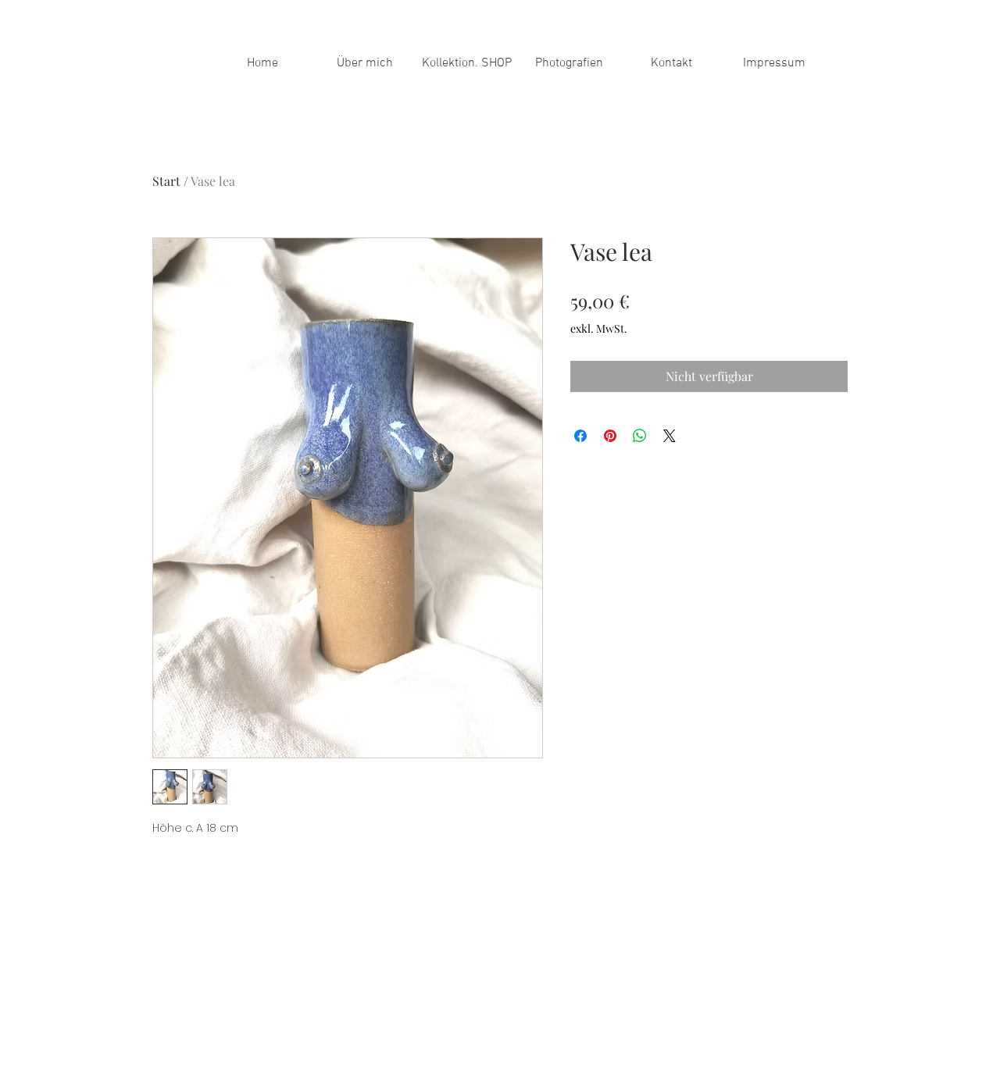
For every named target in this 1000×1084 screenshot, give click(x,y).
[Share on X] (669, 435)
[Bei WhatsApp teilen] (639, 435)
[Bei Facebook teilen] (580, 435)
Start (166, 181)
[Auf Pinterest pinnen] (610, 435)
